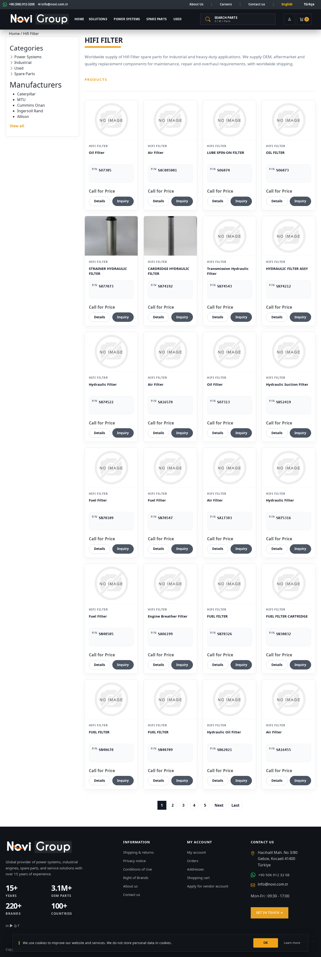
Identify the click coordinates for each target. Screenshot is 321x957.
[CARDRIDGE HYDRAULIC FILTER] (170, 236)
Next (219, 805)
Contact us (256, 4)
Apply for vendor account (207, 886)
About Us (196, 4)
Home (79, 19)
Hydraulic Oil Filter (224, 732)
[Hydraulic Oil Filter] (229, 699)
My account (196, 852)
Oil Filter (97, 152)
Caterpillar (26, 94)
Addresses (195, 869)
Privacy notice (134, 860)
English (287, 4)
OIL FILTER (275, 152)
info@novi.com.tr (273, 884)
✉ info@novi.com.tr (53, 4)
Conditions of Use (137, 869)
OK (265, 943)
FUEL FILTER (217, 616)
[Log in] (289, 19)
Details (99, 201)
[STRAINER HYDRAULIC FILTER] (111, 236)
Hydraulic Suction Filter (287, 384)
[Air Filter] (170, 120)
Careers (226, 4)
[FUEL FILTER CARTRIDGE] (288, 583)
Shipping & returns (138, 852)
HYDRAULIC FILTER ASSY (287, 268)
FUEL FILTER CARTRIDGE (287, 616)
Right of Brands (135, 877)
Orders (192, 860)
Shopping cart (198, 877)
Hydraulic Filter (103, 384)
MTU (21, 99)
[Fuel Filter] (111, 467)
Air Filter (156, 152)
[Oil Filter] (111, 120)
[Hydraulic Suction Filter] (288, 351)
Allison (23, 116)
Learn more (292, 943)
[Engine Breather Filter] (170, 583)
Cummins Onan (31, 105)
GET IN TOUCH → (269, 912)
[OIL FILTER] (288, 120)
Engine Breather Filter (168, 616)
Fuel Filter (98, 500)
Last (235, 805)
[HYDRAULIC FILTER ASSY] (288, 236)
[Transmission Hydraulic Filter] (229, 236)
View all (17, 125)
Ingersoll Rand (30, 110)
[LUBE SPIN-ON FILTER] (229, 120)
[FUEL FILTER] (229, 583)
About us (130, 886)
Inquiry (123, 201)
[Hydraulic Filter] (111, 351)
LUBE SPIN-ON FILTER (225, 152)
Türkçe (309, 4)
